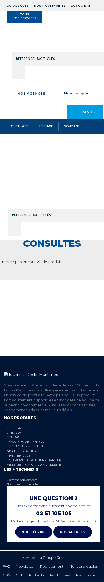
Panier (89, 112)
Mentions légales (83, 566)
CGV (6, 575)
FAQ (6, 566)
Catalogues (18, 5)
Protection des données (50, 575)
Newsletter (25, 566)
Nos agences (31, 94)
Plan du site (85, 575)
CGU (20, 575)
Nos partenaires (50, 5)
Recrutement (51, 566)
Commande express (22, 480)
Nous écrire (34, 532)
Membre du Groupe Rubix (43, 557)
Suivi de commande (22, 484)
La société (80, 5)
